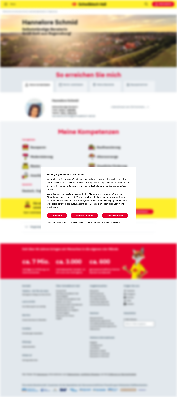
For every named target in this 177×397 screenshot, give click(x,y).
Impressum (115, 222)
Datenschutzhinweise (88, 222)
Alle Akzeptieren (115, 215)
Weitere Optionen (84, 215)
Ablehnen (57, 215)
